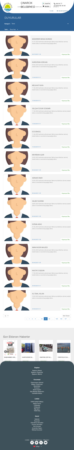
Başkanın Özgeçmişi (37, 372)
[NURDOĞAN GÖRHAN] (16, 68)
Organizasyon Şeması (37, 382)
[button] (37, 446)
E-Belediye (37, 405)
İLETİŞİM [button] (55, 6)
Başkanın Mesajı (37, 370)
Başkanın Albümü (37, 374)
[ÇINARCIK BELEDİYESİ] (7, 7)
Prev (5, 351)
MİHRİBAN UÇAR (38, 155)
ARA (52, 11)
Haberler (37, 419)
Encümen (37, 388)
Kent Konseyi (37, 426)
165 (57, 319)
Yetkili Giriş (37, 411)
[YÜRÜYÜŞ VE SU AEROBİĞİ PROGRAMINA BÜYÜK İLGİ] (63, 347)
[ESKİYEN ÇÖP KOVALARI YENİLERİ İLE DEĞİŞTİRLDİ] (46, 347)
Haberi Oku (8, 361)
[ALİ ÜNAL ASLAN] (16, 300)
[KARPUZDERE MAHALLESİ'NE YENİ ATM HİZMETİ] (28, 347)
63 (42, 319)
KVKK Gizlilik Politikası (37, 402)
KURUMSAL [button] (29, 6)
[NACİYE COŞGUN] (16, 277)
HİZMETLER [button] (38, 6)
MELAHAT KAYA (37, 85)
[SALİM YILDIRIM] (16, 207)
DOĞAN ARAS (37, 224)
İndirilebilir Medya (37, 393)
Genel (37, 416)
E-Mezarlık (37, 407)
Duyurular (37, 421)
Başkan (37, 368)
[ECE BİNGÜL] (16, 138)
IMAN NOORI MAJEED (40, 247)
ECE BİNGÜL (36, 132)
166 (61, 319)
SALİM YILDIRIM (38, 201)
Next (68, 351)
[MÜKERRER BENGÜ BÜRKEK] (16, 45)
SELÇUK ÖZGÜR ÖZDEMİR (41, 108)
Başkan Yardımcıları (37, 384)
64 (45, 319)
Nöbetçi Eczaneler (37, 430)
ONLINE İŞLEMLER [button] (63, 11)
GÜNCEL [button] (20, 6)
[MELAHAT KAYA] (16, 92)
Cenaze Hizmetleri (37, 424)
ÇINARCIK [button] (47, 6)
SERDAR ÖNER (37, 178)
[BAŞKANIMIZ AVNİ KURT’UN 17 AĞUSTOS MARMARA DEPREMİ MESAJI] (10, 347)
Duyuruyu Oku (66, 54)
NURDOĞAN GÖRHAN (39, 62)
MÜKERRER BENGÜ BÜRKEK (42, 39)
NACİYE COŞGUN (38, 270)
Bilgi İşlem (37, 409)
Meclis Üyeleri (37, 390)
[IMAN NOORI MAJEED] (16, 254)
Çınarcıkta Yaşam (37, 428)
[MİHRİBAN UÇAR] (16, 161)
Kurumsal (37, 380)
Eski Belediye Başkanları (37, 391)
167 (66, 319)
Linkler (37, 399)
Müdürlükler (37, 386)
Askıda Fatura (37, 403)
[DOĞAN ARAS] (16, 230)
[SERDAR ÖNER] (16, 184)
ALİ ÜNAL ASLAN (38, 294)
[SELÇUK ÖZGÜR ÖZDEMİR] (16, 115)
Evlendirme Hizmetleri (37, 423)
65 (49, 319)
